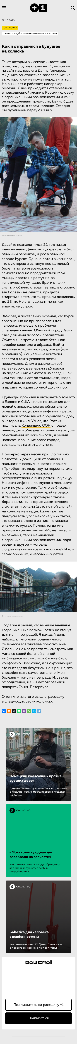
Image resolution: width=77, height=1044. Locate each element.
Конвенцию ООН (35, 425)
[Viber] (24, 711)
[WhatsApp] (29, 711)
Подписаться (38, 1018)
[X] (14, 711)
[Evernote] (19, 711)
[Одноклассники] (9, 711)
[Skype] (34, 711)
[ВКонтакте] (4, 711)
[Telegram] (39, 711)
